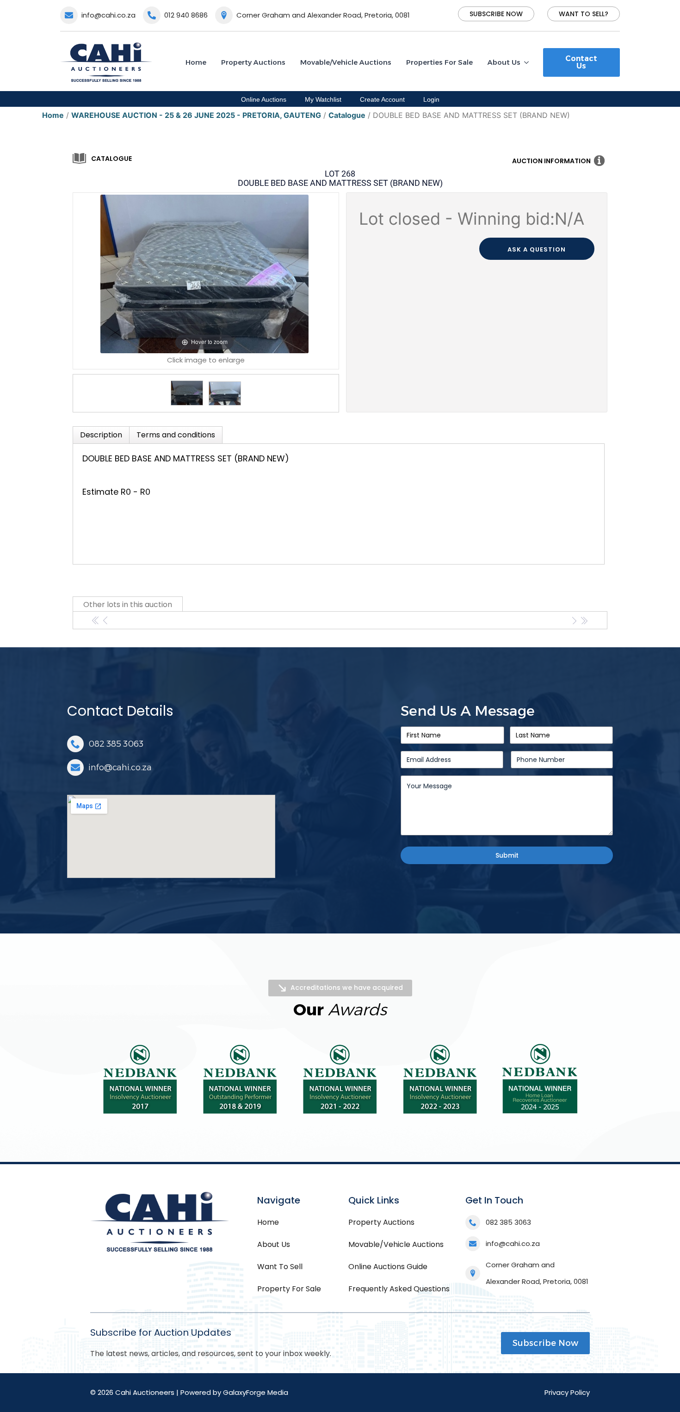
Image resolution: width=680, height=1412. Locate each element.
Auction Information (551, 161)
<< (96, 620)
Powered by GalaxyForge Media (234, 1392)
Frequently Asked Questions (399, 1288)
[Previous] (119, 274)
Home (195, 62)
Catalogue (111, 158)
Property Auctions (253, 62)
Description (101, 435)
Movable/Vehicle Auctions (345, 62)
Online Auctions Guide (387, 1266)
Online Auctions (263, 99)
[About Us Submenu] (528, 62)
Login (431, 99)
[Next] (290, 274)
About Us (504, 62)
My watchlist (323, 99)
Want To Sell (280, 1266)
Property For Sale (289, 1288)
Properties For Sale (439, 62)
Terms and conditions (175, 435)
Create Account (382, 99)
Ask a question (536, 249)
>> (584, 620)
